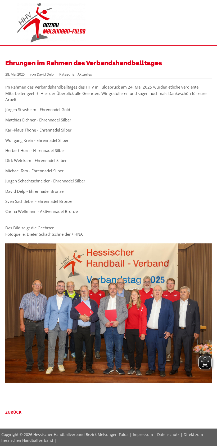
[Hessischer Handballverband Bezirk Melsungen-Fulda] (51, 40)
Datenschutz (168, 434)
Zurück (13, 412)
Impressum (143, 434)
